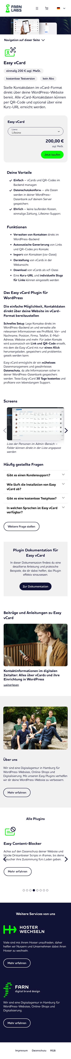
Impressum (21, 1050)
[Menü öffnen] (37, 8)
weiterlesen (11, 685)
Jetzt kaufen (52, 155)
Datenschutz (39, 1050)
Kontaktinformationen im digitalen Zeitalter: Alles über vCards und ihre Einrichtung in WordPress (32, 675)
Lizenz (14, 129)
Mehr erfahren (17, 792)
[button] (66, 430)
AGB (53, 1050)
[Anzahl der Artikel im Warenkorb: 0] (46, 8)
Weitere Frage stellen (21, 526)
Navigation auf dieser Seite (22, 40)
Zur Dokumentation (35, 586)
